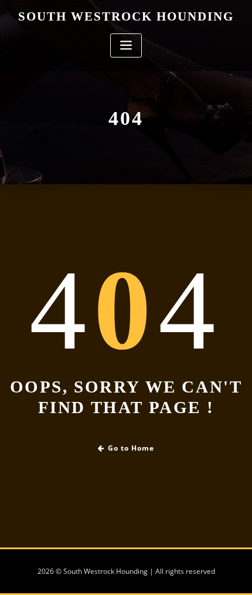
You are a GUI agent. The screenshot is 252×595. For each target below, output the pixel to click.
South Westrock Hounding (126, 16)
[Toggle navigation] (126, 45)
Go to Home (131, 448)
